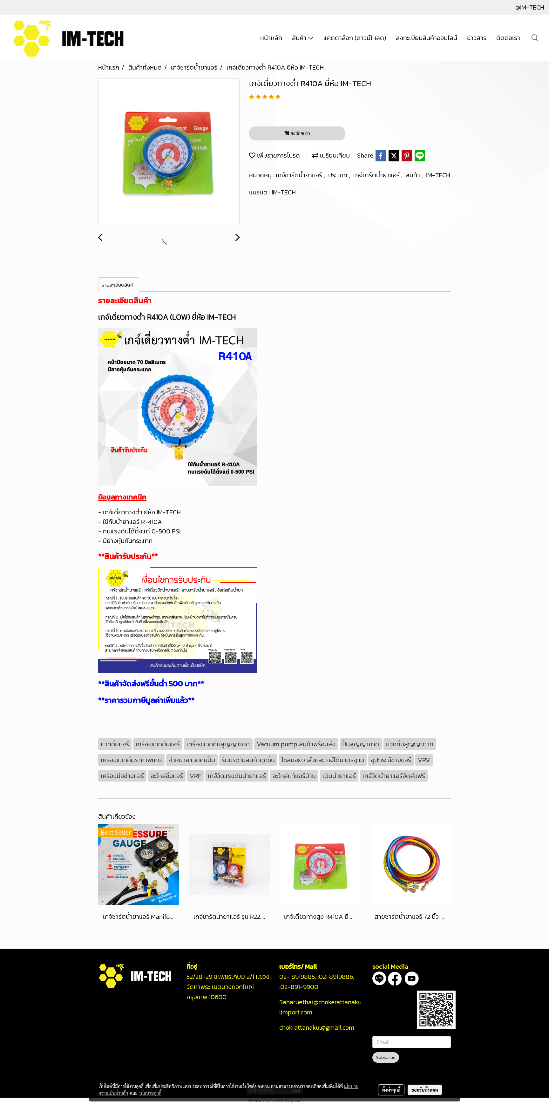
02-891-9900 (300, 987)
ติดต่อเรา (508, 38)
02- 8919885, (297, 976)
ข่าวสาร (476, 38)
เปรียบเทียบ (334, 155)
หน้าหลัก (271, 38)
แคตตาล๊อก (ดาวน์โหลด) (354, 38)
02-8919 (336, 976)
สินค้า (300, 38)
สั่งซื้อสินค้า (299, 133)
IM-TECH (438, 175)
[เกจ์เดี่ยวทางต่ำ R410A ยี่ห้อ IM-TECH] (168, 151)
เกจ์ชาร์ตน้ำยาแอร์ (300, 175)
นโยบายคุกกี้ (150, 1093)
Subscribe (385, 1057)
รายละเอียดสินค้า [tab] (119, 284)
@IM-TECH (529, 7)
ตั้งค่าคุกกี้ (391, 1090)
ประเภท (338, 175)
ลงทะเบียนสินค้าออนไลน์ (426, 38)
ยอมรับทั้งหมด (424, 1090)
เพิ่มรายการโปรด (277, 155)
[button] (535, 38)
